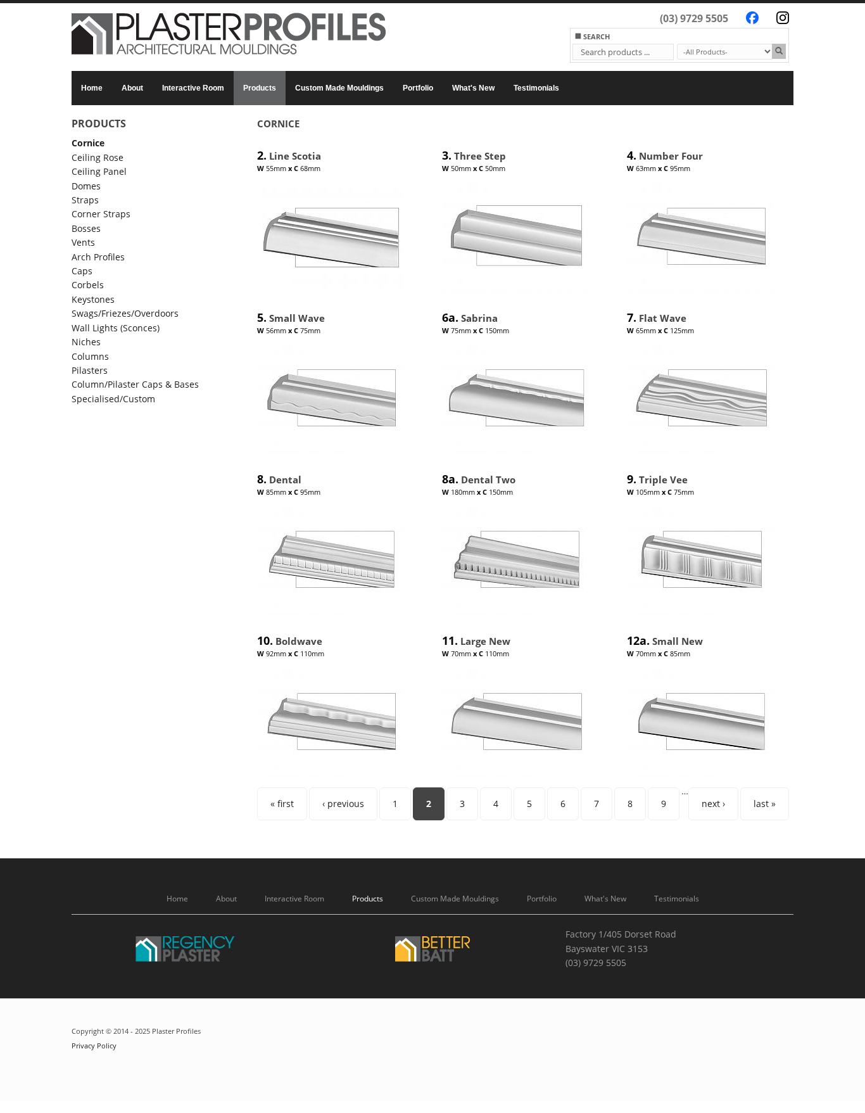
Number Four (671, 155)
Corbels (88, 285)
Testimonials (536, 88)
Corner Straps (101, 214)
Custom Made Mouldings (339, 88)
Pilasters (90, 370)
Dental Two (488, 479)
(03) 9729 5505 (694, 18)
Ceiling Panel (99, 171)
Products (259, 88)
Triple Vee (663, 479)
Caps (82, 271)
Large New (485, 641)
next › (713, 804)
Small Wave (297, 318)
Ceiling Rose (97, 157)
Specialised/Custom (113, 399)
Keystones (93, 299)
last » (765, 804)
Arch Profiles (98, 257)
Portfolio (418, 88)
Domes (86, 186)
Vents (83, 242)
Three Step (480, 155)
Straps (85, 200)
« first (282, 804)
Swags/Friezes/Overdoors (125, 313)
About (132, 88)
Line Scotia (295, 155)
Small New (677, 641)
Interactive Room (193, 88)
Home (92, 88)
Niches (86, 342)
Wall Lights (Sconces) (116, 328)
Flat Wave (662, 318)
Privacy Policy (94, 1045)
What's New (473, 88)
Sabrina (479, 318)
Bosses (86, 228)
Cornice (88, 143)
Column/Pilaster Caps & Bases (135, 384)
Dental (285, 479)
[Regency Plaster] (186, 951)
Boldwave (298, 641)
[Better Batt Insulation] (432, 951)
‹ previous (343, 804)
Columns (90, 356)
